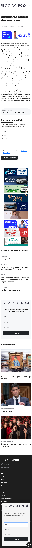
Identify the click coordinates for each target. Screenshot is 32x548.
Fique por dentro (5, 486)
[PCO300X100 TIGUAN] (16, 206)
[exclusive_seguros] (16, 197)
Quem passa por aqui (6, 498)
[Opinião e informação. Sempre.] (13, 5)
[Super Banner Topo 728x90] (16, 35)
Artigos (3, 476)
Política (3, 489)
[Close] (28, 505)
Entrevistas (4, 501)
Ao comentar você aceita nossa (15, 152)
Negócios (4, 492)
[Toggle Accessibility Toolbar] (29, 544)
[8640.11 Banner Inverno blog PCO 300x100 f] (16, 171)
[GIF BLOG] (16, 232)
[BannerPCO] (16, 215)
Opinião (3, 495)
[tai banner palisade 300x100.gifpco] (16, 180)
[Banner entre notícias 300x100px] (16, 224)
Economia (4, 482)
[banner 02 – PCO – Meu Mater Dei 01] (16, 241)
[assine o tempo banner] (16, 189)
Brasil (2, 479)
